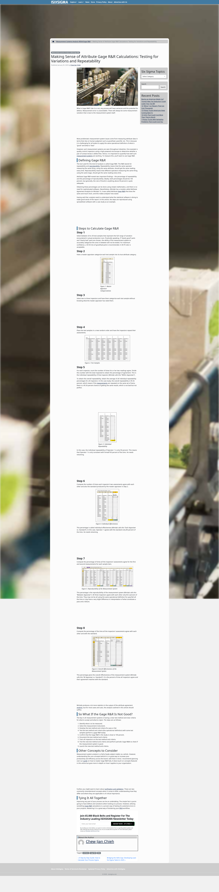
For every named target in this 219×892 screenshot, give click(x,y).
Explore (73, 2)
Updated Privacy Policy (96, 869)
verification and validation (114, 789)
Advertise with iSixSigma (116, 869)
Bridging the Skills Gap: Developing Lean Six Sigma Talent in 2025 (121, 859)
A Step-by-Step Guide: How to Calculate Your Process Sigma (89, 859)
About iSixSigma (57, 869)
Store (93, 2)
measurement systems (85, 156)
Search (143, 84)
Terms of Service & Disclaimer (76, 869)
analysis (79, 708)
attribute (85, 853)
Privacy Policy (101, 2)
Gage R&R (121, 191)
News (87, 2)
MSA (121, 808)
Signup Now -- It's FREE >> (122, 824)
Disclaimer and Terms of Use (92, 831)
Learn (80, 2)
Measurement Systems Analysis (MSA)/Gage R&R (73, 41)
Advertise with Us (120, 2)
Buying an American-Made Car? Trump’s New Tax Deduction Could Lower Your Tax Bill (153, 101)
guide (85, 761)
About (110, 2)
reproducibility (94, 166)
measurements (102, 383)
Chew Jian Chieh (75, 65)
